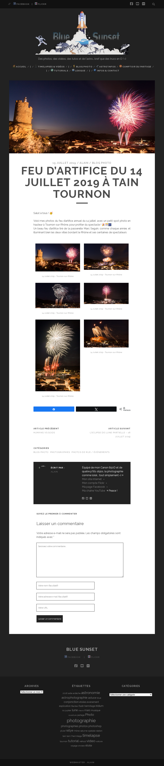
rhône (77, 731)
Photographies (60, 452)
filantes (74, 706)
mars (87, 710)
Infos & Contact (107, 70)
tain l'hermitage (74, 736)
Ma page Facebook (93, 486)
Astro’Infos (107, 66)
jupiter (68, 710)
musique (95, 710)
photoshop (95, 726)
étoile (88, 745)
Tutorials (60, 70)
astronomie (90, 693)
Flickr (41, 4)
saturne (83, 731)
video (90, 741)
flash (81, 706)
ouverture (73, 715)
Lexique (79, 70)
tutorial (73, 741)
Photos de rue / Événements (91, 452)
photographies (69, 726)
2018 (65, 693)
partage (81, 715)
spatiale (91, 731)
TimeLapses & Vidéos (51, 66)
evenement (93, 702)
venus (82, 741)
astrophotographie (74, 697)
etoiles (82, 702)
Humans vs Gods (44, 432)
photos (83, 726)
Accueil (20, 66)
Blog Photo (83, 66)
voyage (74, 746)
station (99, 731)
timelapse (91, 735)
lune (75, 710)
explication (65, 706)
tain (64, 736)
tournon (63, 741)
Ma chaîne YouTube (93, 490)
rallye (69, 730)
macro (81, 710)
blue (99, 698)
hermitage (89, 706)
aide (70, 693)
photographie (81, 720)
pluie (62, 731)
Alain (84, 162)
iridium (99, 705)
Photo (89, 715)
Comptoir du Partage (136, 66)
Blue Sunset (82, 649)
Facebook (22, 4)
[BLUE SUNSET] (82, 53)
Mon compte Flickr (93, 482)
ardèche (77, 693)
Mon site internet (92, 479)
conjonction (71, 701)
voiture (99, 741)
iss (63, 710)
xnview (81, 746)
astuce (92, 697)
